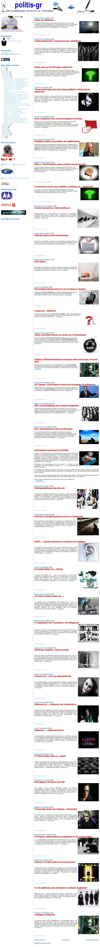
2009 (4, 136)
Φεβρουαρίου (7, 133)
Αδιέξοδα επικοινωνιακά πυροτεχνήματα (51, 235)
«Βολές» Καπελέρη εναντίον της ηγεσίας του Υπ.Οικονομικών (60, 335)
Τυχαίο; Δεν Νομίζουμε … (45, 20)
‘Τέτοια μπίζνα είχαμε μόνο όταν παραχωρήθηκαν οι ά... (16, 81)
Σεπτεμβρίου (7, 76)
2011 (4, 68)
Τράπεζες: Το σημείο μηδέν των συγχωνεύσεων (54, 862)
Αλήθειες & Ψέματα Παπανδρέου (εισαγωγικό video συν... (16, 95)
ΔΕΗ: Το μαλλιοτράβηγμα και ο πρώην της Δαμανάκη (56, 405)
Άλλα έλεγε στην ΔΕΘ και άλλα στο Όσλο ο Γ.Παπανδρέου (58, 516)
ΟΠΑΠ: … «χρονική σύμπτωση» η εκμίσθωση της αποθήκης (59, 541)
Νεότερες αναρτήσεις (39, 939)
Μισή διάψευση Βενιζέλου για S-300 (49, 782)
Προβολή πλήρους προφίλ (14, 41)
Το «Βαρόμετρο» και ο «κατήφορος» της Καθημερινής (56, 623)
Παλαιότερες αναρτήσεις (92, 939)
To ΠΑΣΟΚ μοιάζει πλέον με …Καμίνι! (50, 756)
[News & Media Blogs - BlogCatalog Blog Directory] (15, 178)
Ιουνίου (6, 127)
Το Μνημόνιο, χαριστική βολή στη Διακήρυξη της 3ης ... (16, 119)
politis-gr (11, 38)
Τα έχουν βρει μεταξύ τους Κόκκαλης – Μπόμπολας (55, 809)
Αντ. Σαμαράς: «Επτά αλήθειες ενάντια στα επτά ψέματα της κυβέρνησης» (65, 384)
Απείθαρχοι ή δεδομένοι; (44, 915)
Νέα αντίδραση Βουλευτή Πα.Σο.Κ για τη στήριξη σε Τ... (16, 91)
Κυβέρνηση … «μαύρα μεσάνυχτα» (49, 730)
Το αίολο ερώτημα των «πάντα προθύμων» (52, 208)
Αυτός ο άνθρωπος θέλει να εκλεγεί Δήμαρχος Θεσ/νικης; (58, 118)
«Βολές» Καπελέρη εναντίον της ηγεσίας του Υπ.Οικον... (16, 94)
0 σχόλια (49, 182)
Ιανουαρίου (7, 135)
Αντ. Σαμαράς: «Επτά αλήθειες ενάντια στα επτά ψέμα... (16, 97)
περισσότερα (64, 27)
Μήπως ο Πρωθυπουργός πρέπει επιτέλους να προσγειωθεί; (60, 164)
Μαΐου (5, 129)
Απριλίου (6, 130)
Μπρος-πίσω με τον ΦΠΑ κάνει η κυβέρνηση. (53, 67)
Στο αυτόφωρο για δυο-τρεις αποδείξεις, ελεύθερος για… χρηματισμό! (63, 186)
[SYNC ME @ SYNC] (7, 164)
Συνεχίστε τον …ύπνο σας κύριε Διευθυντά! (52, 676)
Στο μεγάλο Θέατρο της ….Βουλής (48, 569)
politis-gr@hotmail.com (7, 53)
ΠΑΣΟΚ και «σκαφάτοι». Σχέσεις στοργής (51, 650)
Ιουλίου (6, 126)
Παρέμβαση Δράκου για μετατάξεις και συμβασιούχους (57, 141)
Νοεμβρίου (6, 73)
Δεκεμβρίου (7, 71)
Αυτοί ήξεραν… (40, 261)
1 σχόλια (49, 34)
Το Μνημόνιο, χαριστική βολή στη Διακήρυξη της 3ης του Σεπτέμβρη (63, 836)
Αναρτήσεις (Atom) (46, 943)
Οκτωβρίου (7, 74)
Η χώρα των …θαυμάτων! (45, 311)
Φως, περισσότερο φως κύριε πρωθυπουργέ (53, 429)
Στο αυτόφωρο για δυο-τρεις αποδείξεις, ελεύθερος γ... (15, 86)
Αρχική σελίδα (65, 939)
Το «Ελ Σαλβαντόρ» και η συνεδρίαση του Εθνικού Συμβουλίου (60, 888)
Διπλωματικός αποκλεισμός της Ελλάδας (51, 450)
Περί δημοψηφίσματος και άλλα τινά (49, 488)
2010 (4, 70)
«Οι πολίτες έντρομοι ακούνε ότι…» (49, 596)
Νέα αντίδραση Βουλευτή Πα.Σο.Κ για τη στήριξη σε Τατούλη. (60, 289)
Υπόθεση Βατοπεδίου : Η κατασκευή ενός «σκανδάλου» (57, 41)
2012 (4, 67)
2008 (4, 137)
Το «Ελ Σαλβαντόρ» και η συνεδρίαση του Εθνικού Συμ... (16, 122)
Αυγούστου (7, 124)
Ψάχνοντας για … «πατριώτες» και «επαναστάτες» (55, 704)
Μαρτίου (6, 132)
